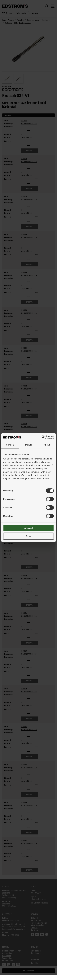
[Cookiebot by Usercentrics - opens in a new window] (42, 437)
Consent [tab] (10, 444)
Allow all (28, 528)
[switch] (50, 499)
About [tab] (47, 444)
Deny (28, 536)
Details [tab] (28, 444)
